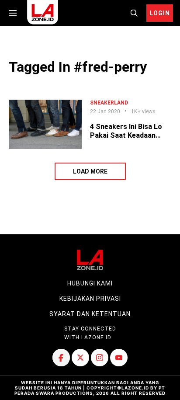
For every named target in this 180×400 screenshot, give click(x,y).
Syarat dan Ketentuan (90, 313)
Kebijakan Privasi (90, 298)
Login (159, 13)
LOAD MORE (90, 171)
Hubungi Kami (90, 283)
